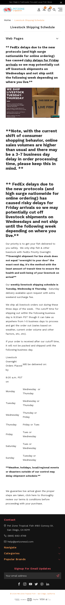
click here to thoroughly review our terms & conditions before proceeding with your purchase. (29, 499)
